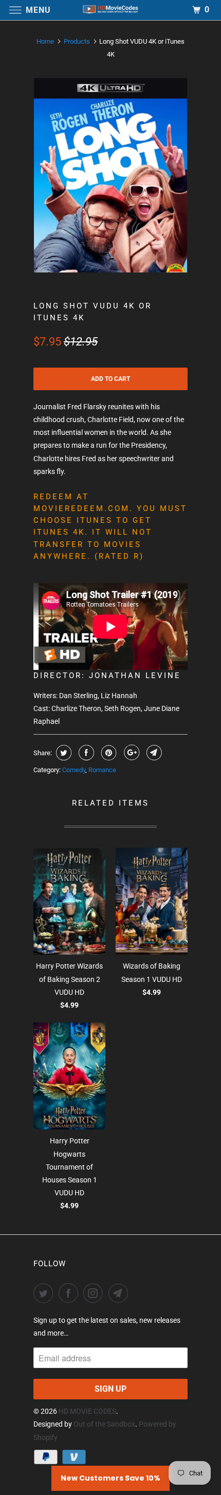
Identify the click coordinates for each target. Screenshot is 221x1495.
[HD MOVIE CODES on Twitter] (45, 1293)
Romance (102, 770)
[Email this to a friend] (153, 752)
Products (77, 41)
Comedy (73, 770)
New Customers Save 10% (110, 1478)
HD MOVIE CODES (87, 1411)
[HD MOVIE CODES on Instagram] (95, 1293)
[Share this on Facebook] (85, 752)
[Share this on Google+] (130, 752)
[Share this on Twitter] (62, 752)
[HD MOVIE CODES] (111, 10)
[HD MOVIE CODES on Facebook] (70, 1293)
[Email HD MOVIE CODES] (120, 1293)
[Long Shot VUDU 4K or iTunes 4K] (110, 175)
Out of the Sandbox (104, 1424)
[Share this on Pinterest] (108, 752)
